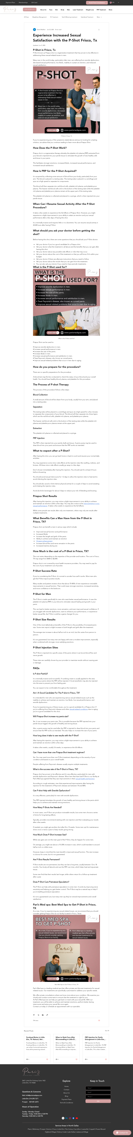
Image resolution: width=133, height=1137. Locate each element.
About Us (66, 1093)
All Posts (26, 17)
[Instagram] (70, 1118)
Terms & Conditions (66, 1103)
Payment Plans (66, 1099)
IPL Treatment (54, 17)
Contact (66, 1090)
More (98, 17)
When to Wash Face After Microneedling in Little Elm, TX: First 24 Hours (66, 1038)
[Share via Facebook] (34, 1015)
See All (107, 1030)
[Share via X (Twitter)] (38, 1015)
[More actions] (99, 29)
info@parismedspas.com (34, 1095)
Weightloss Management (39, 17)
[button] (51, 10)
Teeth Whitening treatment (69, 17)
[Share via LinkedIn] (43, 1015)
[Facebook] (73, 1118)
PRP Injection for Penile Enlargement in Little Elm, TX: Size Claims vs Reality (95, 1038)
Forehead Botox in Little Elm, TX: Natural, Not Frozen (35, 1038)
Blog (66, 1096)
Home (66, 1086)
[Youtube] (77, 1118)
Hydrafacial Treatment (87, 17)
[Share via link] (47, 1015)
